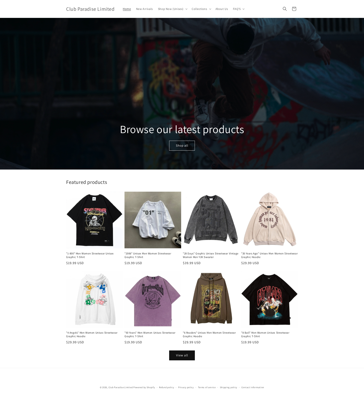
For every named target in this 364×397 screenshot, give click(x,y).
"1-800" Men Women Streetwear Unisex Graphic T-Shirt (90, 255)
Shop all (182, 146)
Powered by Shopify (144, 387)
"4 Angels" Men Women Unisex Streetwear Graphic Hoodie (92, 334)
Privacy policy (186, 387)
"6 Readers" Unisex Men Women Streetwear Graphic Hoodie (209, 334)
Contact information (252, 387)
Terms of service (207, 387)
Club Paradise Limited (120, 387)
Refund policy (166, 387)
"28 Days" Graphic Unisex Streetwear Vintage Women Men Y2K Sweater (210, 255)
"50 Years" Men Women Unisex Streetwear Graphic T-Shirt (149, 334)
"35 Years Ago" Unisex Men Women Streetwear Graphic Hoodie (269, 255)
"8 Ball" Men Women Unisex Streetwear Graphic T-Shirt (265, 334)
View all (182, 355)
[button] (172, 8)
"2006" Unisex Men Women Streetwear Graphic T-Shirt (147, 255)
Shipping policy (228, 387)
